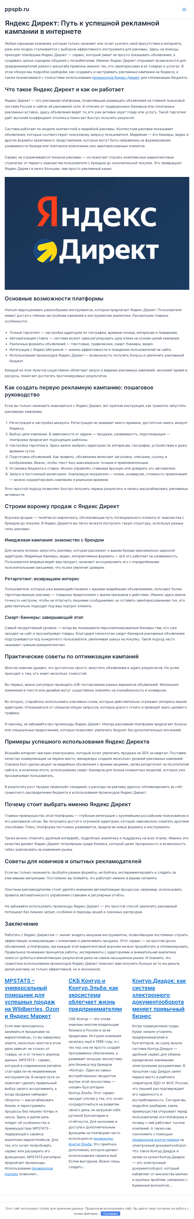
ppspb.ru (17, 9)
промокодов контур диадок (155, 1140)
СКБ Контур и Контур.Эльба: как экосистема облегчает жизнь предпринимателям (95, 994)
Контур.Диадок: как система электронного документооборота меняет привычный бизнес (159, 998)
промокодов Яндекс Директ (116, 77)
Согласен (110, 1213)
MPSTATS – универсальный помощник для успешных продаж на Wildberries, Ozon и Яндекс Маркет (32, 998)
